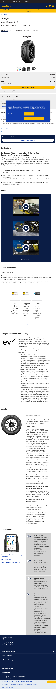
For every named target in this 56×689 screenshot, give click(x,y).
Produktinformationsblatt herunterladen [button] (7, 555)
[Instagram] (7, 643)
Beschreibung (4, 30)
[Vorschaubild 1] (19, 68)
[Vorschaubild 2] (24, 68)
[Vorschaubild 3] (29, 68)
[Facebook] (3, 643)
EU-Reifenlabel (36, 30)
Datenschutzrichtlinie (41, 109)
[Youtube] (11, 643)
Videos (11, 30)
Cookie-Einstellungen (12, 113)
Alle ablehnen (29, 113)
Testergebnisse (18, 30)
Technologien (27, 30)
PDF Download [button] (4, 559)
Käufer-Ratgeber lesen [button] (27, 140)
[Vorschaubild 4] (34, 68)
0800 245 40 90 (16, 1)
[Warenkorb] (49, 6)
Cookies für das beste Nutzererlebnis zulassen (34, 118)
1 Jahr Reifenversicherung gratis (11, 9)
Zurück (5, 14)
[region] (28, 111)
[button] (53, 6)
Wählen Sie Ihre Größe (28, 87)
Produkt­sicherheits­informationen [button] (9, 562)
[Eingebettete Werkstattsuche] (46, 6)
